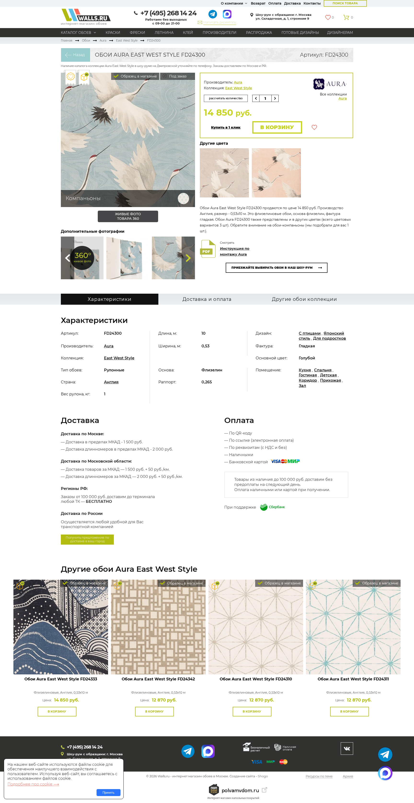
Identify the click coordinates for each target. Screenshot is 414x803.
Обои (86, 40)
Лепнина (164, 32)
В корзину (277, 127)
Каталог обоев (76, 32)
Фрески (137, 32)
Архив (348, 776)
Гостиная (308, 375)
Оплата (274, 3)
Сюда (67, 258)
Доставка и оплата (207, 299)
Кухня (305, 370)
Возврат (258, 3)
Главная (66, 40)
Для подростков (329, 338)
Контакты (312, 3)
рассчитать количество (226, 98)
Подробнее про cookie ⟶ (33, 784)
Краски (113, 32)
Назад (79, 55)
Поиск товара (345, 3)
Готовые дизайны (300, 32)
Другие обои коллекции (304, 299)
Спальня (323, 370)
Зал (302, 385)
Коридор (308, 380)
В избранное (314, 127)
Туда (188, 258)
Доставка (292, 3)
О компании (232, 3)
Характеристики (109, 299)
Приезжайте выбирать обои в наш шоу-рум (272, 267)
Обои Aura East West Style (60, 679)
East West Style (127, 40)
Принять (109, 792)
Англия (111, 382)
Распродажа (259, 32)
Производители (219, 32)
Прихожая (330, 380)
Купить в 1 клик (226, 127)
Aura (103, 40)
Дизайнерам (340, 32)
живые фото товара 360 (128, 216)
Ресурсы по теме (319, 776)
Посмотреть (61, 663)
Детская (328, 375)
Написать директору (219, 22)
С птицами (310, 333)
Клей (188, 32)
